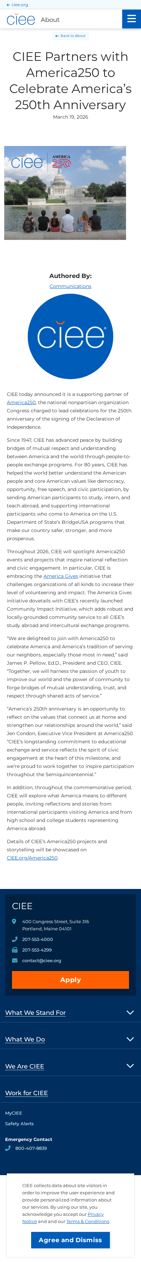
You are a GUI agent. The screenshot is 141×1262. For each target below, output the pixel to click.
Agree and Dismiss (70, 1240)
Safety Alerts (19, 1123)
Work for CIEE (26, 1093)
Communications (70, 286)
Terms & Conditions (87, 1221)
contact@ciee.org (41, 960)
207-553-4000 (37, 939)
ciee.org (20, 4)
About (80, 36)
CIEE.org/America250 (32, 858)
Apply (70, 980)
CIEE (22, 906)
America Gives (60, 576)
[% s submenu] (130, 1012)
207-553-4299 (37, 950)
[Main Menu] (131, 19)
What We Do (25, 1039)
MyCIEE (13, 1113)
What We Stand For (35, 1013)
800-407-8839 (31, 1148)
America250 (21, 402)
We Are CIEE (24, 1066)
